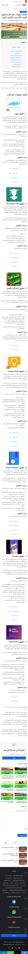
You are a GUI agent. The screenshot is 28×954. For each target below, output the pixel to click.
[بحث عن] (7, 5)
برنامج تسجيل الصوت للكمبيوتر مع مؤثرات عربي (14, 887)
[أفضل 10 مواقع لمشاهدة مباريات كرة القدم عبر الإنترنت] (23, 855)
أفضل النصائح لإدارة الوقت (18, 875)
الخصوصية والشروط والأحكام (8, 944)
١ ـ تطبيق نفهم (18, 53)
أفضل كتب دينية (8, 875)
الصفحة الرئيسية (22, 8)
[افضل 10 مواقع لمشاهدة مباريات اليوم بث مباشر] (23, 862)
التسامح (16, 882)
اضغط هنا (21, 735)
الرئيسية (23, 944)
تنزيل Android (14, 177)
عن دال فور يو (18, 944)
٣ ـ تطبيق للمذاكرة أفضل (15, 57)
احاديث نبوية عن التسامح (18, 877)
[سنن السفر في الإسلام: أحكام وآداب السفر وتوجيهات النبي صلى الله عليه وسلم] (7, 770)
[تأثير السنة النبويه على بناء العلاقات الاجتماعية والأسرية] (21, 784)
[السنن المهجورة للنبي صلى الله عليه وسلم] (7, 784)
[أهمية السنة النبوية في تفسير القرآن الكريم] (7, 796)
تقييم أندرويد (15, 168)
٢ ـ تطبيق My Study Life (15, 55)
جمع (23, 842)
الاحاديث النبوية (22, 882)
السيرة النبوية (5, 882)
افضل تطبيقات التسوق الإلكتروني (18, 880)
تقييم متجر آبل (15, 173)
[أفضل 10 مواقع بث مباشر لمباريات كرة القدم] (23, 849)
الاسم (26, 828)
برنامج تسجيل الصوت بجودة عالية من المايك (11, 885)
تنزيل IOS (14, 181)
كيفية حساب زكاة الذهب (15, 892)
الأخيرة (14, 842)
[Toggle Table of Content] (23, 47)
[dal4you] (21, 5)
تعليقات (5, 842)
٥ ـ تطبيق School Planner (15, 62)
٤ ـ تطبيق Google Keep (16, 59)
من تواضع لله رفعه (6, 892)
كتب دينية (23, 892)
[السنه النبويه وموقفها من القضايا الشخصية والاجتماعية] (21, 796)
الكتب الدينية (23, 885)
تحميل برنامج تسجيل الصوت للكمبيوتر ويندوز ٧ (17, 890)
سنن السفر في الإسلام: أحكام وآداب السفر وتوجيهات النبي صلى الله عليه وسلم (7, 777)
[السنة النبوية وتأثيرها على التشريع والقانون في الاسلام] (21, 770)
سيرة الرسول (4, 890)
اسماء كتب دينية (9, 877)
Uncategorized (16, 8)
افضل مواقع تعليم (7, 880)
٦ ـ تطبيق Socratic (17, 64)
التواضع (11, 882)
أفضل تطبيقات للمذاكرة (16, 51)
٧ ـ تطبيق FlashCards (16, 66)
